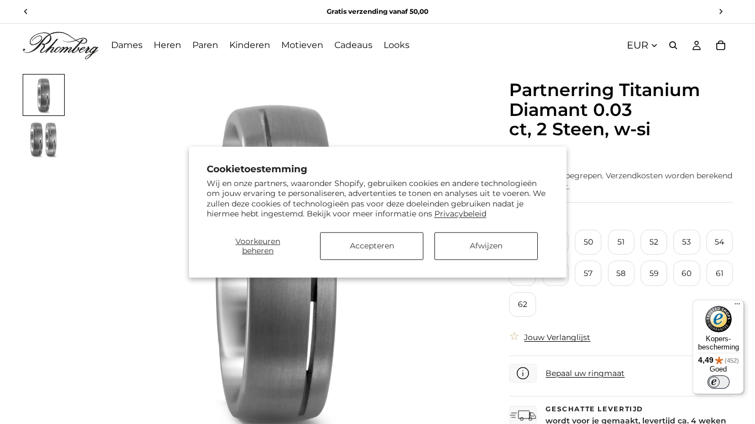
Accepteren (372, 246)
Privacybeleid (460, 213)
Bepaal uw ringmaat (585, 373)
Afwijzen (486, 246)
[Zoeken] (673, 45)
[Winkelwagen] (721, 45)
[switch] (718, 382)
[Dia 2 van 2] (44, 139)
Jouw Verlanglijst (557, 337)
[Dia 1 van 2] (44, 95)
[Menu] (737, 306)
